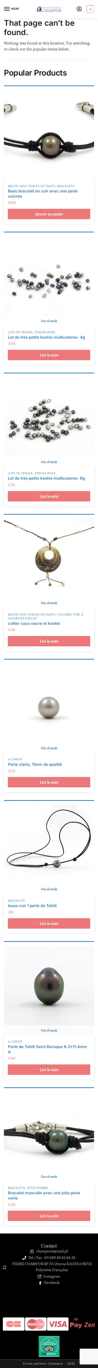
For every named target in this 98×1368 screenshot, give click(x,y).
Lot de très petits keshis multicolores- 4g (46, 337)
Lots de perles (20, 332)
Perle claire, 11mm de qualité (35, 764)
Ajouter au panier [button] (49, 214)
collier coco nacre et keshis (34, 623)
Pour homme (38, 1188)
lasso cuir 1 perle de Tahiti (32, 905)
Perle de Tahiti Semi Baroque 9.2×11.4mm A (47, 1049)
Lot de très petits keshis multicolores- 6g (46, 478)
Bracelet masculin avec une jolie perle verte (44, 1195)
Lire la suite (49, 355)
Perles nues (45, 332)
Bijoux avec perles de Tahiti (31, 186)
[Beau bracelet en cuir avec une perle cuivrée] (49, 135)
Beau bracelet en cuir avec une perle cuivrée (43, 194)
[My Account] (79, 9)
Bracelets (65, 186)
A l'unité (15, 759)
